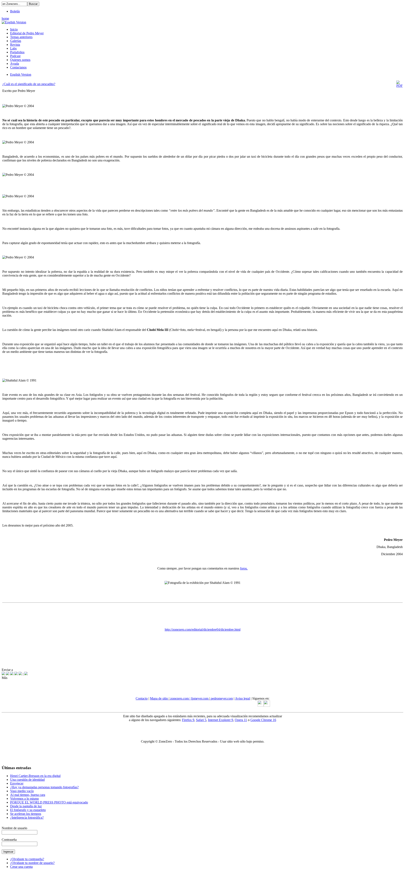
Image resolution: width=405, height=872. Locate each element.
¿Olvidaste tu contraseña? (27, 859)
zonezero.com (179, 698)
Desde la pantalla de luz (26, 806)
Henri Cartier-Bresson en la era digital (35, 776)
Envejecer (16, 783)
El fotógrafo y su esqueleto (28, 810)
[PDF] (399, 85)
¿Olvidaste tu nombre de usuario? (32, 863)
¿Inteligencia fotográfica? (27, 817)
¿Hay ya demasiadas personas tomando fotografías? (44, 787)
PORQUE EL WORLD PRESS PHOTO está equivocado (49, 802)
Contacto (142, 698)
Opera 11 (241, 720)
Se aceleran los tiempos (25, 814)
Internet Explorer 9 (220, 720)
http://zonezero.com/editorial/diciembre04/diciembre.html (202, 629)
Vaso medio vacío (22, 791)
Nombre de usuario (14, 828)
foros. (244, 568)
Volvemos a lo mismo (24, 798)
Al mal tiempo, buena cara (27, 795)
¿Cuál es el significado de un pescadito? (28, 84)
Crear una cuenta (21, 866)
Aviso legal (242, 698)
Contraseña (9, 839)
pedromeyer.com (221, 698)
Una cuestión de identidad (27, 779)
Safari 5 (201, 720)
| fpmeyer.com (199, 698)
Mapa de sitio (159, 698)
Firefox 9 (188, 720)
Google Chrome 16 (263, 720)
